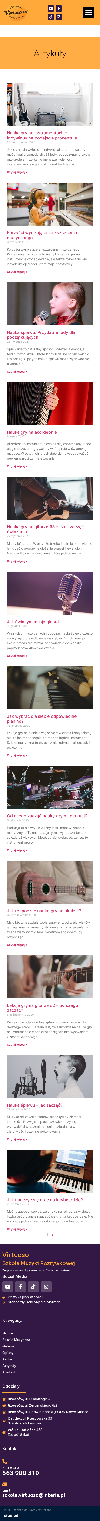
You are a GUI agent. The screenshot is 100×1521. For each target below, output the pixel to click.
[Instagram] (59, 17)
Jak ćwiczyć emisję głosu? (33, 621)
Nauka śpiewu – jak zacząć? (34, 1105)
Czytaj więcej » (17, 172)
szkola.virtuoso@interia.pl (33, 1495)
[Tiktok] (51, 17)
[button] (88, 12)
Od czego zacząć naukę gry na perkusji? (47, 815)
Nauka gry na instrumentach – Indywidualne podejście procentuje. (42, 135)
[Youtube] (51, 8)
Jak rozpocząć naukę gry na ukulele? (44, 910)
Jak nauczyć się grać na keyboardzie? (45, 1199)
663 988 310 (20, 1472)
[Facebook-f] (59, 8)
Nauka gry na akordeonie (32, 432)
